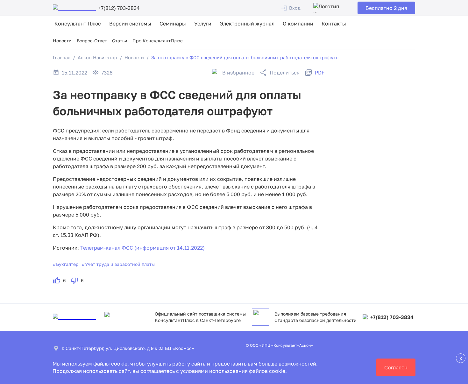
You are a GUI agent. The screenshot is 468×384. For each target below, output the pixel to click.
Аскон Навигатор (97, 57)
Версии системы (130, 23)
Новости (62, 40)
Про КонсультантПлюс (157, 40)
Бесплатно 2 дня (386, 8)
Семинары (173, 23)
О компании (298, 23)
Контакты (334, 23)
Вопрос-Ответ (92, 40)
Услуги (202, 23)
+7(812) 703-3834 (392, 317)
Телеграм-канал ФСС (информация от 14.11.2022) (142, 248)
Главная (61, 57)
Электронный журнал (247, 23)
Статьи (119, 40)
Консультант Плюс (77, 23)
